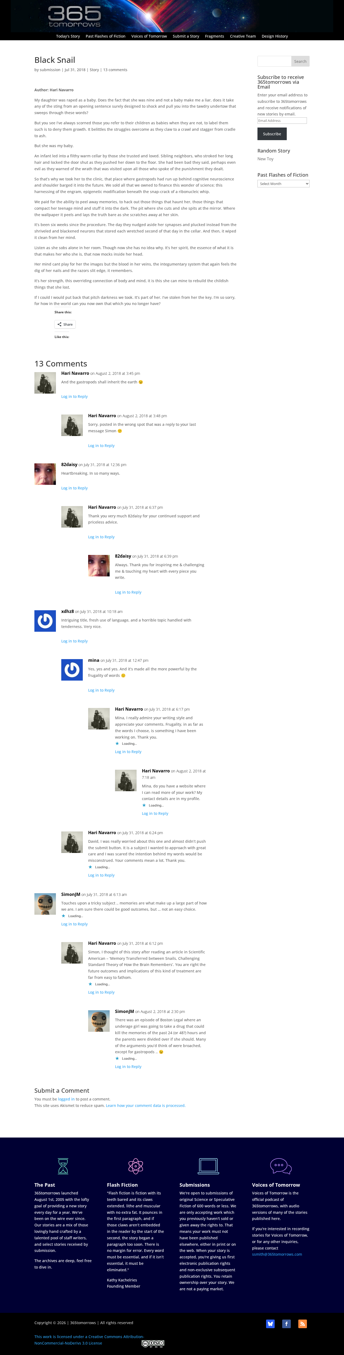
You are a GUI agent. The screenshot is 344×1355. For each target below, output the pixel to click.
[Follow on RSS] (302, 1324)
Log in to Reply (74, 396)
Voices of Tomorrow (149, 36)
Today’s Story (68, 36)
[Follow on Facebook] (286, 1324)
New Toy (265, 158)
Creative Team (243, 36)
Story (94, 69)
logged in (66, 1099)
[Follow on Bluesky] (270, 1324)
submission (50, 69)
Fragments (214, 36)
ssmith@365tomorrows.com (277, 1254)
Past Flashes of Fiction (106, 36)
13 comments (115, 69)
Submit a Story (186, 36)
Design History (275, 36)
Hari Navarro (75, 373)
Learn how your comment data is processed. (146, 1105)
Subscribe (272, 133)
